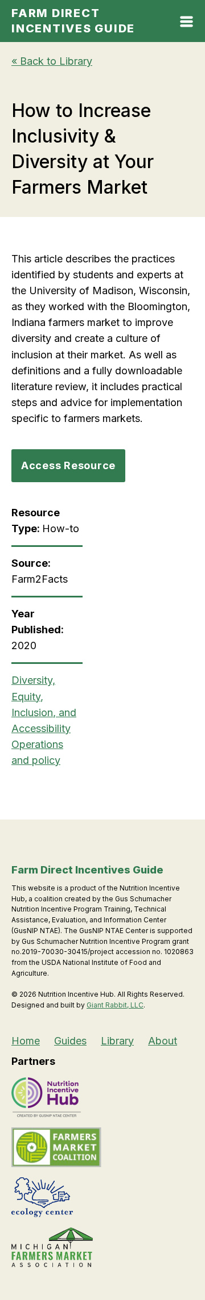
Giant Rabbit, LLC (115, 1005)
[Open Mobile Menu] (186, 24)
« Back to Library (51, 61)
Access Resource (68, 465)
